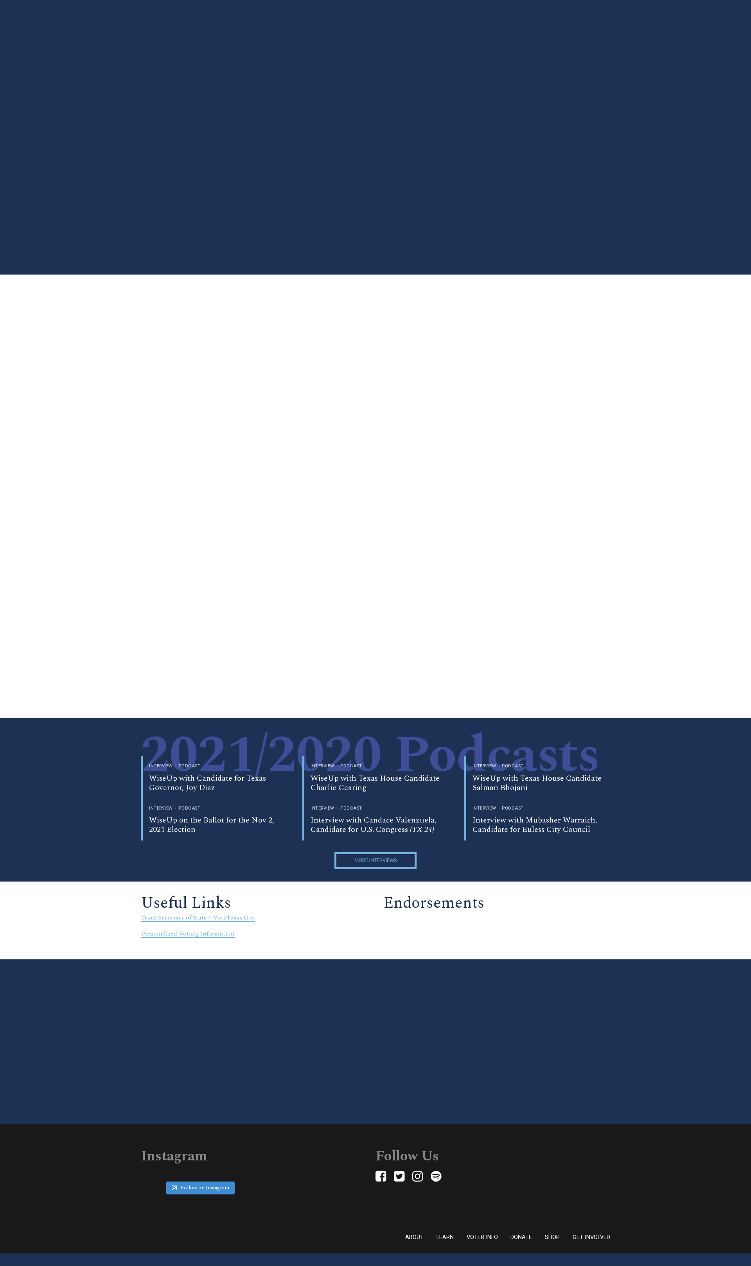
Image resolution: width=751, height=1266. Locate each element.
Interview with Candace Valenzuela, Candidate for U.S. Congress (374, 824)
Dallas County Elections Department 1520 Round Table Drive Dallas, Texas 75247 (579, 384)
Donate (521, 1237)
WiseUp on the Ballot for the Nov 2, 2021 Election (211, 824)
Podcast (190, 766)
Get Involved (591, 1237)
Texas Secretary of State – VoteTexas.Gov (198, 917)
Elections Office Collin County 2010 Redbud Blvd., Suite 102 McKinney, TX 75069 (570, 489)
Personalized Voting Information (188, 933)
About (414, 1237)
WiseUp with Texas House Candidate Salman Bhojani (537, 783)
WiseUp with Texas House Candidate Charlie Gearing (375, 783)
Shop (552, 1237)
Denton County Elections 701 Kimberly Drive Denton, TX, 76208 (563, 541)
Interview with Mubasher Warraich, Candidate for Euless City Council (535, 824)
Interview (161, 766)
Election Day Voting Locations (375, 295)
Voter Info (482, 1237)
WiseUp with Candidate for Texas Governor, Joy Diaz (207, 783)
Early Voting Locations (364, 279)
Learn (445, 1237)
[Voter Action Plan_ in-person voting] (165, 381)
